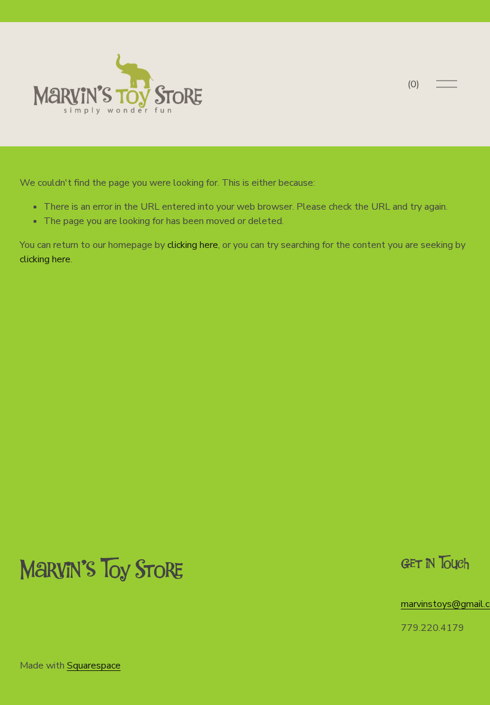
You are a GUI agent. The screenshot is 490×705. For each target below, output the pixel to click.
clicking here (192, 245)
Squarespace (94, 665)
